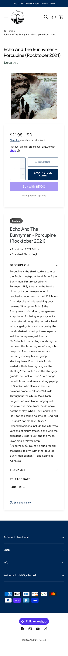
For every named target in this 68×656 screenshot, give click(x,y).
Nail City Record (37, 640)
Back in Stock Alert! (43, 174)
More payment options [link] (34, 195)
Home (10, 30)
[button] (6, 17)
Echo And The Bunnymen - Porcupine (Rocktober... (30, 34)
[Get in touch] (54, 17)
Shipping (14, 140)
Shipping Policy (22, 502)
